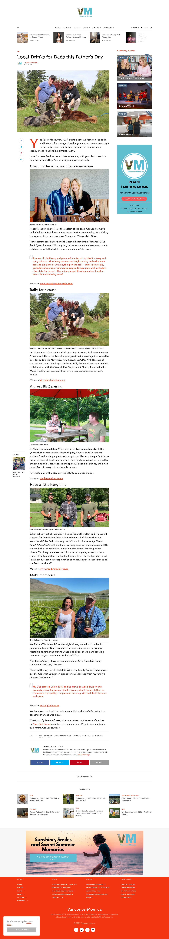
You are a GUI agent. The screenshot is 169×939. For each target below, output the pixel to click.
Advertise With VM (128, 884)
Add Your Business (128, 888)
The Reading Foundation (131, 78)
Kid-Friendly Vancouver (130, 795)
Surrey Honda (125, 134)
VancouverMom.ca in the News (98, 888)
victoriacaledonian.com (52, 380)
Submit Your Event (128, 894)
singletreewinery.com (51, 478)
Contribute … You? (93, 891)
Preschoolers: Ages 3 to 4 (61, 888)
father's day (48, 735)
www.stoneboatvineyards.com (56, 283)
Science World (126, 106)
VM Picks (95, 28)
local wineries (97, 735)
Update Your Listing (128, 891)
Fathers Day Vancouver (63, 735)
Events (85, 28)
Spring (58, 28)
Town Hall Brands (42, 724)
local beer (76, 735)
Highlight (79, 795)
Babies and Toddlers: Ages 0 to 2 (64, 884)
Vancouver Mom (31, 63)
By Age (76, 28)
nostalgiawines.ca (49, 705)
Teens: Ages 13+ (57, 897)
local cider (86, 735)
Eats (18, 51)
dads (40, 735)
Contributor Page (83, 754)
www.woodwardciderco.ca (54, 568)
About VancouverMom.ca (96, 884)
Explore (66, 28)
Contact (89, 897)
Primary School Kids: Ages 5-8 (63, 891)
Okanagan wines (44, 737)
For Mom (33, 809)
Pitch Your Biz (126, 897)
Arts (77, 808)
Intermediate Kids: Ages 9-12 (62, 894)
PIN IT (71, 198)
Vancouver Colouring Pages (96, 894)
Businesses (107, 28)
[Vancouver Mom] (84, 12)
